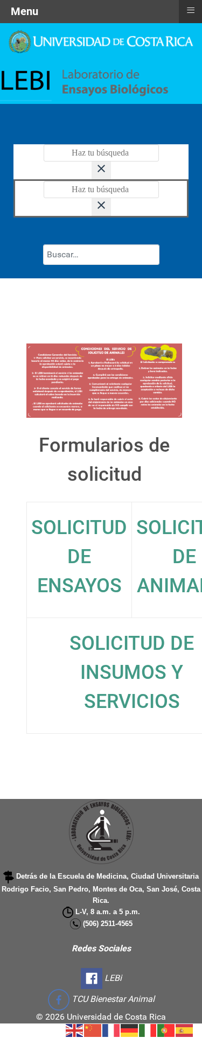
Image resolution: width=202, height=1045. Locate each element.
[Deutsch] (130, 1030)
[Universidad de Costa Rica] (101, 41)
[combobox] (101, 254)
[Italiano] (148, 1030)
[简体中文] (93, 1030)
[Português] (166, 1030)
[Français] (111, 1030)
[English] (75, 1030)
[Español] (185, 1030)
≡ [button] (190, 10)
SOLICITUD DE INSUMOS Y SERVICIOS (131, 672)
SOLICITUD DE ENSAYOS (79, 556)
